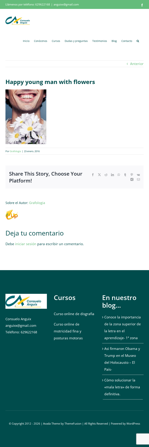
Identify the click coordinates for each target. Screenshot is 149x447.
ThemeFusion (73, 423)
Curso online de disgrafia (74, 313)
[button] (138, 40)
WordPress (133, 423)
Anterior (137, 63)
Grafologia (15, 151)
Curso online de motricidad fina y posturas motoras (69, 331)
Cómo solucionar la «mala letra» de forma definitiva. (122, 387)
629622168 (42, 4)
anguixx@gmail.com (66, 4)
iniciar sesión (26, 244)
